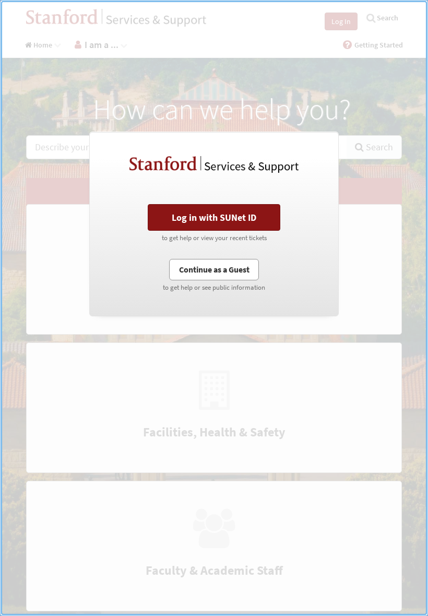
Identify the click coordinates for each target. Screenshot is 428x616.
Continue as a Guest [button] (214, 269)
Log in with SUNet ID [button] (214, 217)
